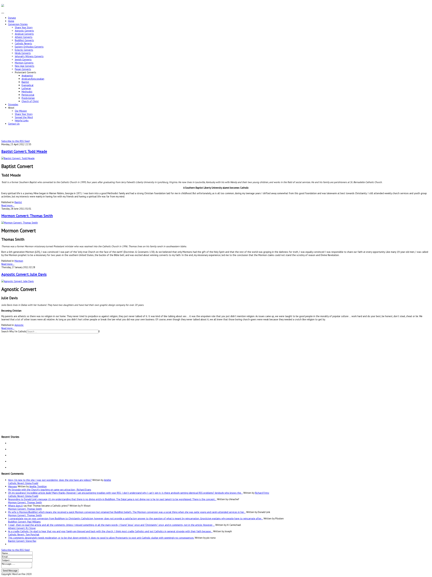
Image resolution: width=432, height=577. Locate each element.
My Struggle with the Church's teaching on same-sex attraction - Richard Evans (49, 489)
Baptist (25, 82)
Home (11, 21)
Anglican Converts (24, 33)
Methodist (27, 91)
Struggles (13, 104)
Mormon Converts (24, 62)
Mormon (19, 260)
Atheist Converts (23, 37)
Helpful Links (22, 120)
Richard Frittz (262, 492)
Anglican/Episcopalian (33, 78)
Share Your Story (24, 27)
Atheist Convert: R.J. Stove (22, 528)
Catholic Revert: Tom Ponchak (23, 534)
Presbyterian (28, 98)
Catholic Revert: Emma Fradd (23, 483)
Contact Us (14, 123)
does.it (19, 505)
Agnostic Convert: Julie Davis (24, 274)
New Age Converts (24, 66)
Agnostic (19, 325)
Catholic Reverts (23, 43)
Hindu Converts (23, 53)
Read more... (7, 205)
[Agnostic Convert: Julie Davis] (17, 281)
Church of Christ (30, 101)
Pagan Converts (23, 69)
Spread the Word (24, 117)
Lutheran (26, 88)
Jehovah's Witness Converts (29, 56)
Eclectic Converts (24, 50)
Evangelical (27, 85)
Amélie (107, 480)
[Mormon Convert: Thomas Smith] (19, 222)
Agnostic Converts (24, 30)
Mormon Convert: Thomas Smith (27, 215)
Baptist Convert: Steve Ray (22, 541)
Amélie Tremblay (38, 486)
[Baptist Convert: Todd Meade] (18, 158)
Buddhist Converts (24, 40)
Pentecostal (28, 94)
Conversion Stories (18, 24)
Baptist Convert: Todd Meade (24, 151)
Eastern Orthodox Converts (29, 46)
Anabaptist (27, 75)
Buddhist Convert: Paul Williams (24, 521)
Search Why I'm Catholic (14, 331)
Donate (12, 17)
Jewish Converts (23, 59)
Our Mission (21, 110)
